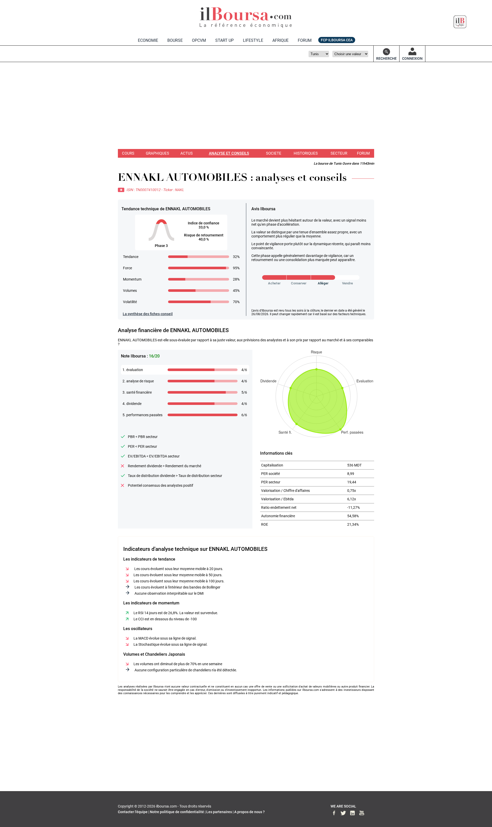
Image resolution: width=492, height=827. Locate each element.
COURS (128, 153)
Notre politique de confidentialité (177, 812)
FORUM (305, 40)
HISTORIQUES (306, 153)
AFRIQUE (280, 40)
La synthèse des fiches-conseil (148, 314)
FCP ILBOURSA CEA (337, 40)
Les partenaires (219, 812)
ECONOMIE (148, 40)
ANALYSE (229, 153)
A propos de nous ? (249, 812)
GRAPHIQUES (157, 153)
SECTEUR (339, 153)
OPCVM (199, 40)
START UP (224, 40)
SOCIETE (273, 153)
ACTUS (186, 153)
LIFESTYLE (253, 40)
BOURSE (175, 40)
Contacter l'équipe (133, 812)
